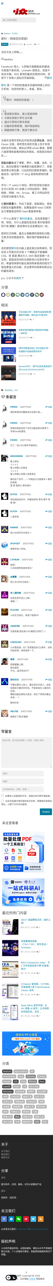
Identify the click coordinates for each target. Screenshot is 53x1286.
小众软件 (17, 1275)
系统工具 (27, 1116)
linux (42, 1081)
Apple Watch (21, 1071)
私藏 (35, 1111)
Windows (7, 1091)
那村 (3, 85)
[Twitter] (33, 1219)
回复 (49, 407)
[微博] (26, 1219)
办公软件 (42, 1091)
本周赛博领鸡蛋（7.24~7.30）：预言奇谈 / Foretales (34, 944)
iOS (16, 1081)
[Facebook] (4, 1219)
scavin (29, 44)
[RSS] (41, 1219)
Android (7, 1071)
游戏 (5, 1111)
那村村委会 (26, 218)
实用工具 (7, 1101)
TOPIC (5, 44)
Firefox (41, 1076)
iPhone (32, 1081)
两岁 (18, 278)
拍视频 (6, 1106)
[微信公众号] (18, 1219)
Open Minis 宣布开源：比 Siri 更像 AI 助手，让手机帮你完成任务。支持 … (35, 1008)
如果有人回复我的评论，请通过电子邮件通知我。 (28, 796)
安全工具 (39, 1096)
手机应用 (31, 1101)
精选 (17, 1116)
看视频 (26, 1111)
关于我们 (5, 1151)
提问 (3, 1191)
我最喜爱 (19, 1101)
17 (38, 44)
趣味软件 (27, 1121)
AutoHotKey (9, 1076)
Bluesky (34, 1229)
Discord (44, 1229)
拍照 (41, 1101)
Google (6, 1081)
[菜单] (3, 3)
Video (17, 1086)
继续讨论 (5, 1157)
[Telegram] (11, 1219)
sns (16, 390)
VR (24, 1086)
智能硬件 (17, 1106)
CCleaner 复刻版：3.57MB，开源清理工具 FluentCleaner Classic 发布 (36, 987)
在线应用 (15, 1096)
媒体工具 (27, 1096)
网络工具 (39, 1116)
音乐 (45, 1121)
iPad (23, 1081)
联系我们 (5, 1154)
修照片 (31, 1091)
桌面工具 (29, 1106)
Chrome (31, 1076)
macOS (6, 1086)
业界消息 (20, 1091)
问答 (37, 1121)
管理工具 (7, 1116)
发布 (3, 1177)
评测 (17, 1121)
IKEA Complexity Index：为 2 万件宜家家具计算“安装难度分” (35, 965)
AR (32, 1071)
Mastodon (23, 1229)
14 (34, 374)
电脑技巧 (15, 1111)
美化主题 (7, 1121)
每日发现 (41, 1106)
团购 (5, 1096)
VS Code (34, 1086)
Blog (21, 1076)
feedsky (8, 390)
